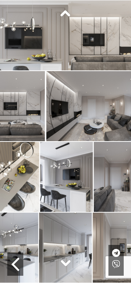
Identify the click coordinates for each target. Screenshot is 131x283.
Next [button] (65, 262)
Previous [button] (65, 13)
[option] (65, 35)
